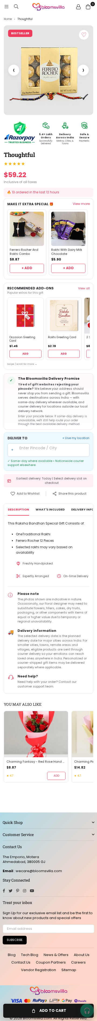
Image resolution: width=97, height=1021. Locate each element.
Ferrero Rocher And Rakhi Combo (24, 252)
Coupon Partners (51, 962)
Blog (12, 954)
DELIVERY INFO (82, 509)
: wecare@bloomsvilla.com (37, 870)
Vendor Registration (38, 969)
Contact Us (20, 962)
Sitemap (68, 969)
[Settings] (78, 7)
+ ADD (27, 268)
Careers (78, 962)
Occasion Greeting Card (22, 339)
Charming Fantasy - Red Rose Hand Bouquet (35, 762)
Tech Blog (29, 954)
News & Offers (56, 954)
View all (84, 288)
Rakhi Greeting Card (62, 337)
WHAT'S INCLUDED (50, 509)
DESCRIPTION (18, 509)
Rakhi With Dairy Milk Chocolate (66, 252)
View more (81, 204)
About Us (81, 954)
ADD (25, 354)
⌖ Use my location (76, 438)
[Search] (16, 7)
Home (8, 19)
